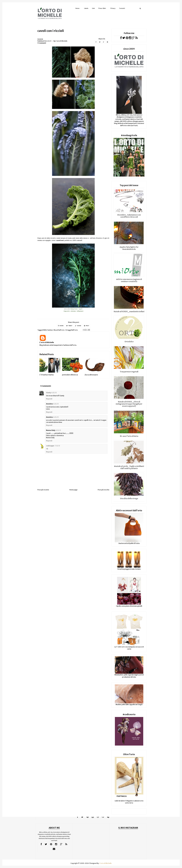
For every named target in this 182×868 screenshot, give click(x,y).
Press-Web (102, 8)
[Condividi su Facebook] (89, 330)
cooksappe (50, 446)
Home (77, 8)
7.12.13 (57, 446)
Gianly (48, 393)
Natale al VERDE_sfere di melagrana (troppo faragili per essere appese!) (129, 404)
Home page (73, 490)
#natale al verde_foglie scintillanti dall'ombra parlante (129, 467)
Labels (86, 8)
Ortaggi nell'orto (71, 330)
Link (93, 8)
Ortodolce (129, 341)
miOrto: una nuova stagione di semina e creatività (129, 280)
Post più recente (43, 490)
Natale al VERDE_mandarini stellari (129, 311)
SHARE (61, 325)
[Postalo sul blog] (85, 330)
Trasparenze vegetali (129, 371)
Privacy (113, 8)
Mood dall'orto (59, 330)
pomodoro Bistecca (70, 375)
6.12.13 (54, 393)
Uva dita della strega (129, 498)
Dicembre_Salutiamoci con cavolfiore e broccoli (129, 216)
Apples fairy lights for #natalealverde (129, 248)
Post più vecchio (103, 490)
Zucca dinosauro (91, 375)
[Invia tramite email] (84, 330)
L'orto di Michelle (46, 342)
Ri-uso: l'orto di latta (129, 436)
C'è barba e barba (46, 375)
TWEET (70, 325)
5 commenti (41, 43)
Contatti (122, 8)
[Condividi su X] (87, 330)
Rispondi (49, 399)
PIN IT (87, 325)
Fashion (40, 39)
